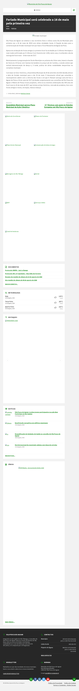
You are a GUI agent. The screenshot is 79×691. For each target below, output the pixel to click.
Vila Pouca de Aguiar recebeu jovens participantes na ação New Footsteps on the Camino (36, 413)
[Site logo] (39, 4)
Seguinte (69, 103)
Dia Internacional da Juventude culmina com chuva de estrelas (36, 445)
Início (7, 28)
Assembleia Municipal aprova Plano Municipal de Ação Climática (20, 106)
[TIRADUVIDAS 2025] (34, 360)
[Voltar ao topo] (74, 679)
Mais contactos (46, 655)
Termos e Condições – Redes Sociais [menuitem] (64, 685)
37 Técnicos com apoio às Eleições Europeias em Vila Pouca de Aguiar (58, 106)
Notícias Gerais (25, 93)
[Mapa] (74, 10)
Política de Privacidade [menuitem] (55, 683)
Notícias (13, 28)
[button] (7, 360)
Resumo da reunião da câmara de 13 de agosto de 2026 (23, 277)
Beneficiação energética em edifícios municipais (31, 423)
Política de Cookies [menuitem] (70, 683)
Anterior (9, 103)
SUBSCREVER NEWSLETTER (11, 674)
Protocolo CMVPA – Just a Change (16, 270)
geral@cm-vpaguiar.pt (52, 673)
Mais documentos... (11, 284)
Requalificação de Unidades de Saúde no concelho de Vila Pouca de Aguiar (37, 435)
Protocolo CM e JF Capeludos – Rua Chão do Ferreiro (23, 274)
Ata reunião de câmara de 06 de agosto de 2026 (21, 280)
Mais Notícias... (10, 455)
